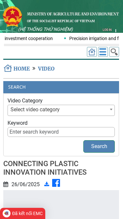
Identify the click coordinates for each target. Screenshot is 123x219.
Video (46, 69)
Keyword (18, 123)
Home (21, 69)
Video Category (25, 101)
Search (99, 146)
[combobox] (61, 110)
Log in (107, 30)
